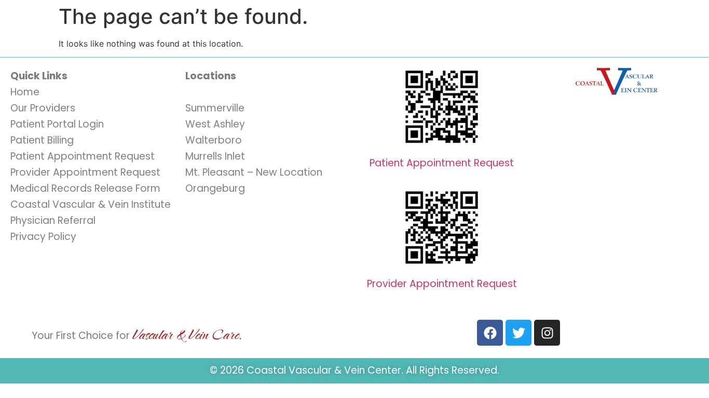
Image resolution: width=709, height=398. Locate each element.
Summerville (214, 108)
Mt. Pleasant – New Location (253, 172)
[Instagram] (547, 333)
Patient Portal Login (57, 124)
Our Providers (42, 108)
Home (24, 92)
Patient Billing (42, 140)
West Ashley (215, 124)
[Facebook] (490, 333)
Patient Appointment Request (82, 156)
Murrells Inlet (215, 156)
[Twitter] (518, 333)
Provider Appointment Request (85, 172)
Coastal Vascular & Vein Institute (90, 204)
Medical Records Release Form (85, 188)
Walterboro (213, 140)
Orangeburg (215, 188)
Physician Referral (53, 221)
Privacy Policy (43, 237)
